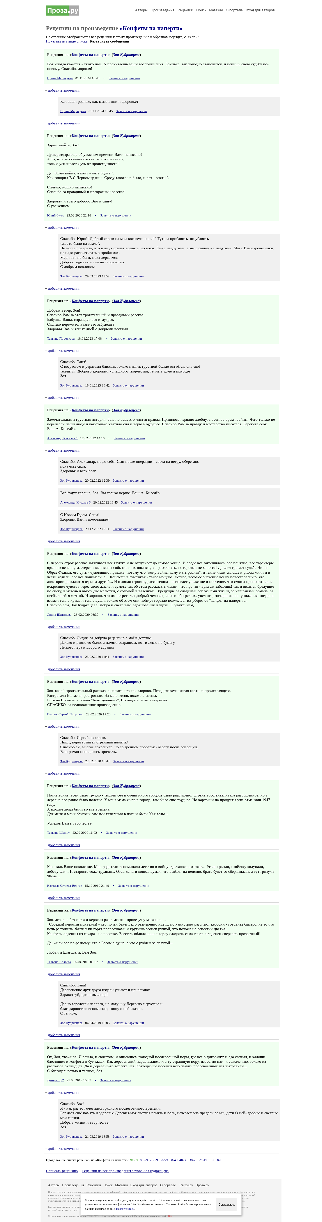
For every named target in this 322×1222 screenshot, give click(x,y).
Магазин (216, 10)
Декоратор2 (55, 1080)
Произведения (163, 10)
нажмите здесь (125, 1208)
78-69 (154, 1160)
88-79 (144, 1160)
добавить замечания (64, 90)
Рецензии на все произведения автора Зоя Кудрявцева (125, 1171)
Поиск (201, 10)
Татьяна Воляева (59, 962)
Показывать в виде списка (67, 41)
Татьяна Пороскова (61, 338)
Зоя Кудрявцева (126, 54)
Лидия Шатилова (59, 614)
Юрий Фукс (55, 215)
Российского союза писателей (150, 1216)
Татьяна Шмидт (58, 832)
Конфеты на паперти (90, 54)
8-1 (219, 1160)
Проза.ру (202, 1185)
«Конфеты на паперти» (151, 28)
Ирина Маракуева (60, 78)
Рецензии (185, 10)
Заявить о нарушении (124, 78)
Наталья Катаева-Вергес (64, 885)
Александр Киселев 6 (62, 438)
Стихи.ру (186, 1185)
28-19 (203, 1160)
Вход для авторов (260, 10)
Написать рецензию (62, 1171)
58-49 (174, 1160)
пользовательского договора (222, 1192)
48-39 (183, 1160)
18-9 (212, 1160)
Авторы (141, 10)
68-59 (164, 1160)
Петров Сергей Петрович (65, 714)
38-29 (193, 1160)
